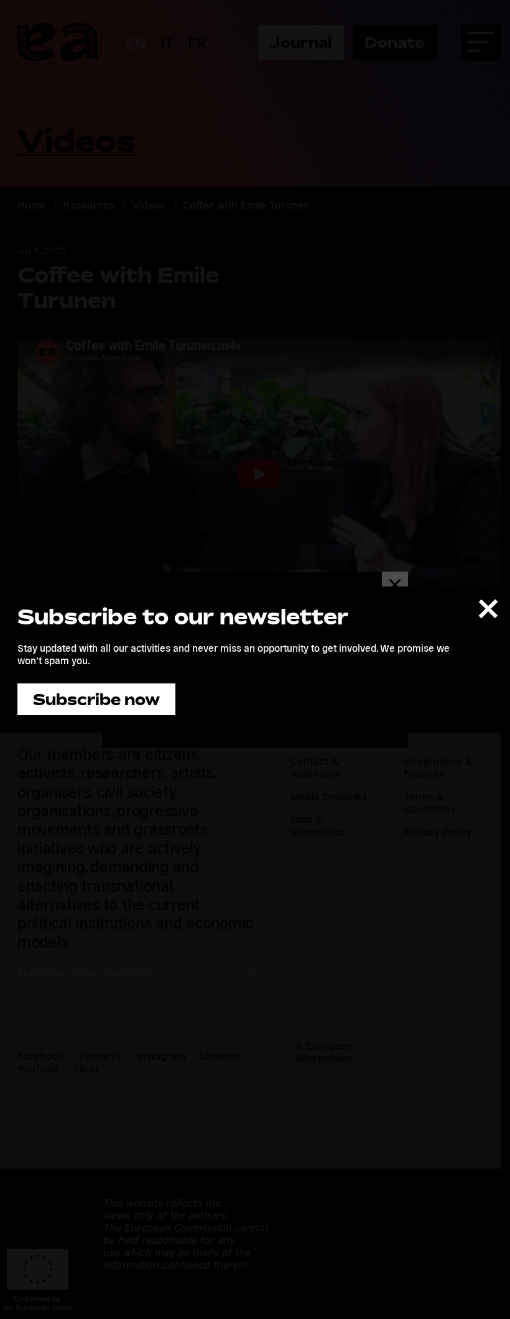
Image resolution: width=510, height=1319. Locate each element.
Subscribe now (96, 699)
